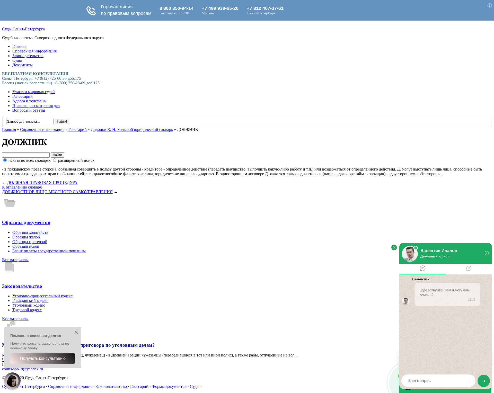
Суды (17, 60)
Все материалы (15, 259)
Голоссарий (22, 96)
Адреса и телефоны (29, 101)
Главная (19, 46)
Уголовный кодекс (28, 305)
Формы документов (169, 386)
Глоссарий (77, 129)
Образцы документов (26, 222)
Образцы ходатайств (30, 232)
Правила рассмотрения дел (36, 105)
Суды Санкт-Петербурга (23, 29)
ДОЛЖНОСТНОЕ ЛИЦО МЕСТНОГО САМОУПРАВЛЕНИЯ (57, 192)
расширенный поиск (75, 160)
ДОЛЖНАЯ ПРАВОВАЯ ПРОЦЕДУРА (42, 182)
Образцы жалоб (26, 237)
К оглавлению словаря (22, 187)
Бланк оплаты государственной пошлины (49, 251)
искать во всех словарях (29, 160)
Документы (22, 65)
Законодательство (27, 55)
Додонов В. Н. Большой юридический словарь (132, 129)
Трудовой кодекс (27, 310)
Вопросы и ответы (28, 110)
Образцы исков (25, 246)
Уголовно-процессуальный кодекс (42, 296)
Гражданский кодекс (30, 300)
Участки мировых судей (33, 92)
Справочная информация (34, 51)
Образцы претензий (29, 241)
